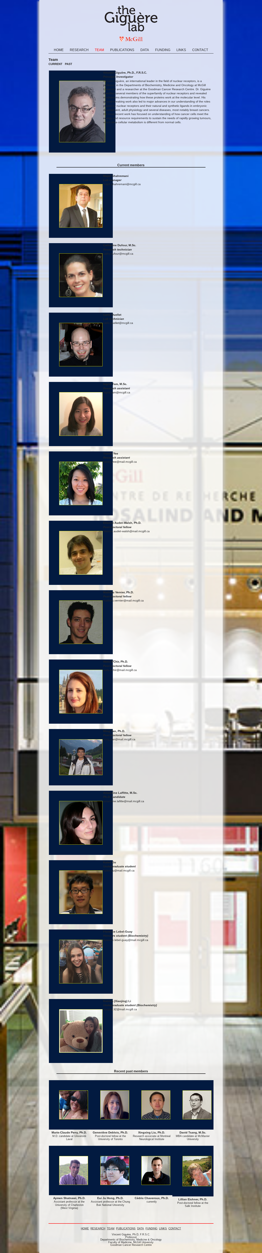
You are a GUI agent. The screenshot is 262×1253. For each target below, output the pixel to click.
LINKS (163, 1228)
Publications (122, 50)
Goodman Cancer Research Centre (131, 1244)
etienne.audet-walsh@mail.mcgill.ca (126, 531)
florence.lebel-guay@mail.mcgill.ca (125, 940)
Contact (200, 50)
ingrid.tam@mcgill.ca (116, 392)
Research (79, 50)
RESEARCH (97, 1228)
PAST (68, 64)
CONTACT (174, 1228)
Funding (162, 50)
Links (181, 50)
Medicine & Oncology (149, 1239)
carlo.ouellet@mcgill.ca (118, 323)
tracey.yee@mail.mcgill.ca (120, 461)
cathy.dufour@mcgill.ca (118, 253)
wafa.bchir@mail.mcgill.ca (120, 670)
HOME (85, 1228)
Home (59, 50)
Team (99, 50)
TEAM (110, 1228)
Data (144, 50)
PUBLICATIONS (126, 1228)
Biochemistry (127, 1239)
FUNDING (151, 1228)
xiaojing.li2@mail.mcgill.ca (120, 1009)
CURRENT (55, 64)
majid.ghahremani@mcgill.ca (122, 184)
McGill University (143, 1242)
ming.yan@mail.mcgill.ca (119, 739)
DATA (140, 1228)
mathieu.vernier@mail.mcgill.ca (123, 600)
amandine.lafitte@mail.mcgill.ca (123, 801)
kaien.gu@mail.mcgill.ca (118, 870)
